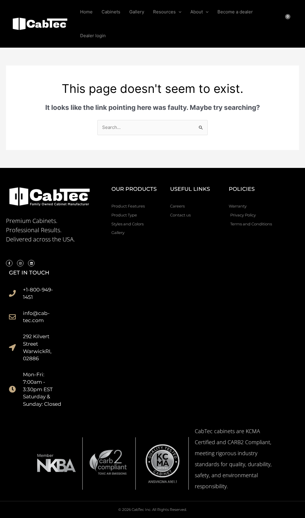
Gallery (136, 12)
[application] (178, 12)
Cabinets (111, 12)
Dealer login (93, 35)
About (196, 12)
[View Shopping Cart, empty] (289, 24)
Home (86, 12)
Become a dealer (235, 12)
